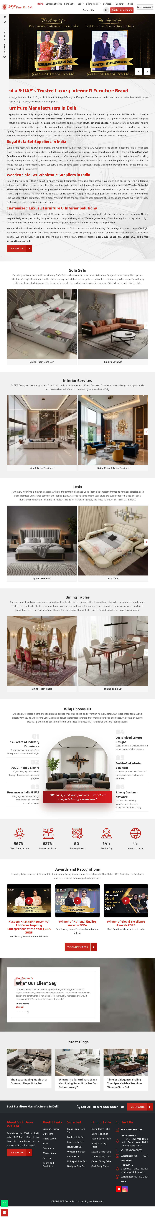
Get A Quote (138, 1107)
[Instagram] (4, 22)
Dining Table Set (99, 1134)
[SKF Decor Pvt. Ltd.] (13, 7)
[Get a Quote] (4, 1212)
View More (29, 62)
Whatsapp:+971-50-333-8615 (134, 1179)
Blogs (130, 3)
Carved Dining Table (101, 1161)
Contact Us (88, 10)
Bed (79, 3)
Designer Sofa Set (76, 1166)
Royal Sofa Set (74, 1147)
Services (107, 3)
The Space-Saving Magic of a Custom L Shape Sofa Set (28, 1081)
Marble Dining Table (101, 1156)
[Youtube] (4, 17)
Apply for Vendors (122, 10)
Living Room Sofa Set (76, 1130)
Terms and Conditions (48, 1164)
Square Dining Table (101, 1152)
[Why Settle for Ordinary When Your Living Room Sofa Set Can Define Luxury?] (77, 1062)
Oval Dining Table (100, 1166)
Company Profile (54, 3)
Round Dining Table (101, 1139)
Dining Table (92, 3)
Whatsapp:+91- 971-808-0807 (134, 1158)
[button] (138, 71)
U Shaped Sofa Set (77, 1161)
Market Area (49, 1153)
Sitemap (47, 1158)
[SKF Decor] (106, 10)
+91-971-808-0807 (131, 1150)
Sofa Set (68, 3)
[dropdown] (74, 3)
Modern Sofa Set (76, 1137)
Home (40, 3)
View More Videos (77, 947)
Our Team (48, 1134)
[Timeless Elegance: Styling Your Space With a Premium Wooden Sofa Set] (126, 1062)
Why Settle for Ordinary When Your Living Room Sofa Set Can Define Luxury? (78, 1083)
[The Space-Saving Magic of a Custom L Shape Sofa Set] (29, 1062)
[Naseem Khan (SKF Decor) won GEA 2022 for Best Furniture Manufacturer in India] (126, 901)
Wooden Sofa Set (76, 1152)
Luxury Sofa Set (75, 1142)
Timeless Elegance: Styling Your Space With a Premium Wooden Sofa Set (124, 1083)
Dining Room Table (100, 1129)
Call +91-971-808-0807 (4, 42)
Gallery (119, 3)
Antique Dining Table (98, 1145)
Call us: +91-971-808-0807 (99, 1106)
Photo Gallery (49, 1139)
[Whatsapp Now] (4, 1203)
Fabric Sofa (73, 1156)
